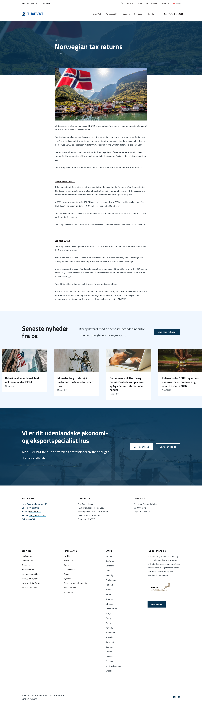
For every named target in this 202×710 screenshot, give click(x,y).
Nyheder (130, 3)
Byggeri (126, 14)
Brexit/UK (97, 14)
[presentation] (50, 360)
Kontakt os (165, 3)
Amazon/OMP (112, 14)
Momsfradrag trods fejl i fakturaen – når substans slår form (48, 382)
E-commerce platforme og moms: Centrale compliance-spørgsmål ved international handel (100, 384)
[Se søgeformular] (122, 3)
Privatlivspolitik (151, 3)
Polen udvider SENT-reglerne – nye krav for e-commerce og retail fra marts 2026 (154, 382)
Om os (139, 3)
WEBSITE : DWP (29, 699)
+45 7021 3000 (172, 14)
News (56, 40)
